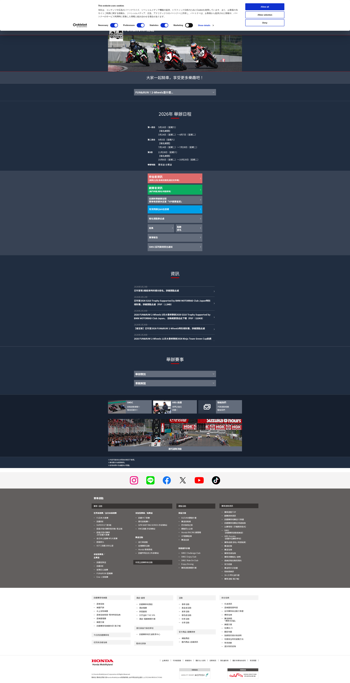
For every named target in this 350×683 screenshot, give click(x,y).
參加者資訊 (164, 178)
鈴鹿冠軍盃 (101, 562)
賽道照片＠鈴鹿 (231, 568)
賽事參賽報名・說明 (232, 556)
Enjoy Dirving (187, 564)
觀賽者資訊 (160, 189)
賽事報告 (153, 237)
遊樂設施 (100, 603)
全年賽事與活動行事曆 (233, 611)
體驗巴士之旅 (187, 528)
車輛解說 (140, 383)
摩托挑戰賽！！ (144, 521)
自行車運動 (143, 542)
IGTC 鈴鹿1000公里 (105, 545)
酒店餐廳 (143, 607)
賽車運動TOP (230, 512)
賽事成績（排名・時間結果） (235, 542)
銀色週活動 (186, 615)
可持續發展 (177, 660)
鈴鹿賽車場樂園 (100, 597)
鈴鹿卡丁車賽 (144, 517)
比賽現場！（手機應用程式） (235, 526)
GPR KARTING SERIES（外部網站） (153, 525)
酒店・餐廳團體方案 (147, 618)
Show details (204, 25)
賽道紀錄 (228, 546)
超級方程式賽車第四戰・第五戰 (109, 528)
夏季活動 (185, 611)
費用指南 (228, 614)
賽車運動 (98, 498)
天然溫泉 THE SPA (147, 615)
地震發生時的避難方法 (233, 639)
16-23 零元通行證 (232, 575)
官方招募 (228, 564)
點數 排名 (179, 228)
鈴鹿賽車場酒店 (146, 604)
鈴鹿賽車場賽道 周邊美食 (235, 523)
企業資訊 (165, 660)
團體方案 (100, 622)
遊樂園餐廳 (101, 618)
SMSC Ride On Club (189, 560)
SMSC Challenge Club (190, 553)
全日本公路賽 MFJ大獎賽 (107, 538)
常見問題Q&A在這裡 (159, 209)
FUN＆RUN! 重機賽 (105, 573)
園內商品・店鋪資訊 (190, 642)
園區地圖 (228, 631)
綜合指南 (225, 597)
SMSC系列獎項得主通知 (161, 246)
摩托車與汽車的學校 (145, 628)
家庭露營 (143, 611)
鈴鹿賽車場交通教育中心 (149, 634)
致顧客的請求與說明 (233, 635)
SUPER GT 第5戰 (104, 525)
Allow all (265, 7)
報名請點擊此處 (156, 218)
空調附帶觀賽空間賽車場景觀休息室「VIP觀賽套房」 (166, 200)
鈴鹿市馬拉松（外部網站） (148, 553)
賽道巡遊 (185, 539)
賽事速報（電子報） (232, 578)
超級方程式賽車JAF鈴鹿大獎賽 (103, 533)
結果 (151, 228)
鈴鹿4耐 (100, 566)
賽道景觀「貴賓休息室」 (230, 619)
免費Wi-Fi (228, 628)
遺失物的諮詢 (230, 646)
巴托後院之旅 (187, 525)
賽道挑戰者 (186, 521)
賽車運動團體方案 (189, 567)
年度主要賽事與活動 (144, 562)
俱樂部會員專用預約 (233, 560)
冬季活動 (185, 622)
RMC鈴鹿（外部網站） (147, 528)
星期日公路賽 (102, 569)
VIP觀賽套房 (186, 536)
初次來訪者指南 (100, 642)
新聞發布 (188, 660)
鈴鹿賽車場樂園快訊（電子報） (109, 625)
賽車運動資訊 (227, 505)
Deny (264, 23)
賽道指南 (228, 549)
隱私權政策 (224, 660)
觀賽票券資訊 (230, 515)
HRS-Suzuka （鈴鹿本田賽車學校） (233, 537)
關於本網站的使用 (239, 660)
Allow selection (265, 15)
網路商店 (185, 638)
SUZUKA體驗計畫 (188, 517)
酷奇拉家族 (141, 643)
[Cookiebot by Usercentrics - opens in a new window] (80, 25)
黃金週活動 (186, 607)
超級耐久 (100, 542)
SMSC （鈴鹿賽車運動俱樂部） (233, 531)
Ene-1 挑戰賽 (102, 577)
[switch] (141, 25)
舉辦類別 (140, 374)
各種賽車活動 (144, 545)
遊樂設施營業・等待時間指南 (108, 614)
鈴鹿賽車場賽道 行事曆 (234, 519)
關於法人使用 (200, 660)
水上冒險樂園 (102, 611)
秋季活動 (185, 618)
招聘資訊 (213, 660)
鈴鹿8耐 (100, 521)
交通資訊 (228, 603)
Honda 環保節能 (145, 549)
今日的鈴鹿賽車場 (101, 635)
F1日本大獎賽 (102, 517)
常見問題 (228, 642)
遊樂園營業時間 (231, 607)
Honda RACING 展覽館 (191, 532)
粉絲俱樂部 (229, 571)
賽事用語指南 (230, 553)
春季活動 (185, 604)
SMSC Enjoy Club (188, 556)
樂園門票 (100, 607)
